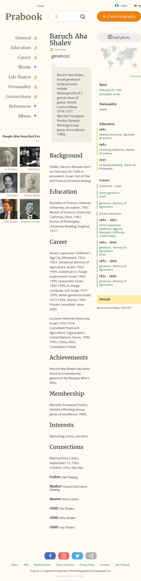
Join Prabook (123, 565)
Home (40, 6)
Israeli (103, 109)
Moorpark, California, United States (112, 234)
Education (21, 48)
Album (24, 116)
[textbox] (70, 16)
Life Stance (20, 77)
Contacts (105, 565)
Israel (118, 186)
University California (112, 149)
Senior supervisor (110, 225)
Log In (124, 5)
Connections (18, 96)
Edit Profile (60, 49)
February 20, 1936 (110, 90)
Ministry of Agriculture (112, 204)
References (20, 106)
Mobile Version (42, 565)
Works (24, 67)
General (23, 38)
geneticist (60, 56)
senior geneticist (109, 193)
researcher (106, 186)
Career (24, 57)
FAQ (26, 565)
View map (135, 76)
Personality (19, 87)
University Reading (111, 165)
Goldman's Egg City (111, 229)
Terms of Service (65, 565)
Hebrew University (110, 134)
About (14, 565)
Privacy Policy (87, 565)
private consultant (110, 213)
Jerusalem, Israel (110, 94)
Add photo (121, 37)
